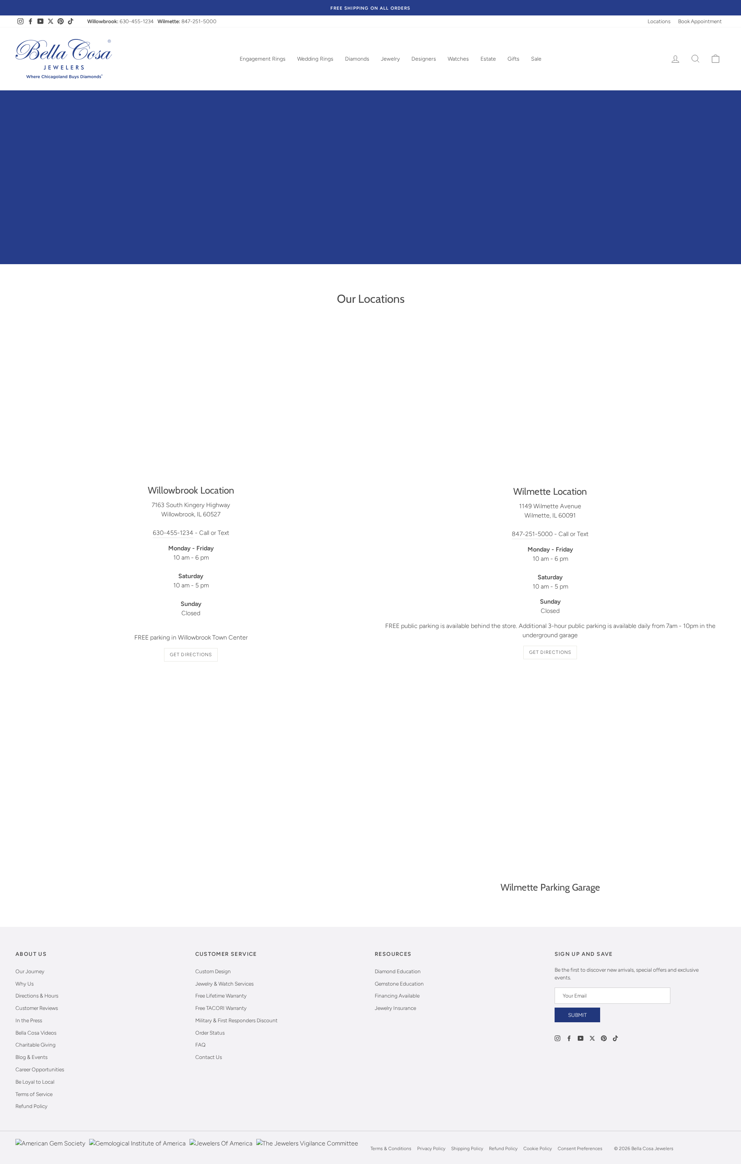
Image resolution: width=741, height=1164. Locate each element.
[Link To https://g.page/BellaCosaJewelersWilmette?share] (550, 402)
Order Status (210, 1033)
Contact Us (208, 1057)
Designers (423, 59)
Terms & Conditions (390, 1148)
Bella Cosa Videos (35, 1033)
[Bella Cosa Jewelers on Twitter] (592, 1038)
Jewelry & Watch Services (224, 984)
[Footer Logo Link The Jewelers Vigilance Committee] (307, 1148)
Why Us (24, 984)
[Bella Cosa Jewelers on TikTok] (615, 1038)
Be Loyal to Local (34, 1082)
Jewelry (390, 59)
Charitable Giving (35, 1045)
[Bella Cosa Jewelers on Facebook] (569, 1038)
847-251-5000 (199, 21)
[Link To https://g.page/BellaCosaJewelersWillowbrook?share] (191, 402)
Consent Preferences (580, 1148)
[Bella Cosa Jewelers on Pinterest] (604, 1038)
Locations (659, 21)
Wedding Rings (315, 59)
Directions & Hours (36, 996)
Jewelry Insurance (395, 1008)
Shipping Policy (467, 1148)
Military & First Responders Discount (236, 1020)
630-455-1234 (137, 21)
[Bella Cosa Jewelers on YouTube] (581, 1038)
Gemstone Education (399, 984)
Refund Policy (31, 1106)
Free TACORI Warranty (221, 1008)
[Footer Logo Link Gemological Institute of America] (137, 1148)
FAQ (200, 1045)
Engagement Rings (263, 59)
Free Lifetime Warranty (221, 996)
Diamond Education (398, 971)
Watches (458, 59)
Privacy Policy (431, 1148)
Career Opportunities (39, 1069)
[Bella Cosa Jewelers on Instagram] (557, 1038)
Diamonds (357, 59)
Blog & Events (31, 1057)
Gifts (513, 59)
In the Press (28, 1020)
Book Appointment (700, 21)
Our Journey (29, 971)
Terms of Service (33, 1094)
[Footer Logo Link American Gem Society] (50, 1148)
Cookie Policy (537, 1148)
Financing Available (397, 996)
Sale (536, 59)
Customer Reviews (36, 1008)
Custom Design (213, 971)
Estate (488, 59)
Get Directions (191, 654)
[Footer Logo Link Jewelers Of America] (220, 1148)
